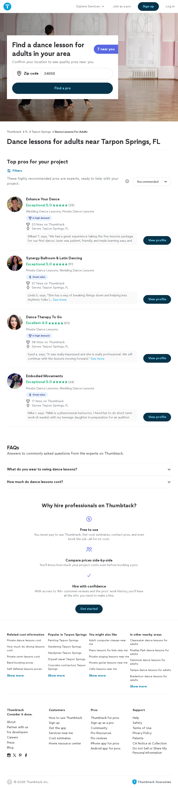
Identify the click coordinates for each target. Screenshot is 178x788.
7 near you (106, 49)
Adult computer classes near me (107, 642)
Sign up (54, 723)
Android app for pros (105, 748)
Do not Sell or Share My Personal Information (150, 751)
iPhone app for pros (105, 743)
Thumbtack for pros (105, 718)
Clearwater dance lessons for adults (148, 642)
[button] (89, 469)
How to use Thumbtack (65, 718)
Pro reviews (99, 738)
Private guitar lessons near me (108, 662)
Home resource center (65, 743)
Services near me (61, 733)
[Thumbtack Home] (7, 6)
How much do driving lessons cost (25, 648)
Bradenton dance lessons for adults (148, 678)
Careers (12, 737)
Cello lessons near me (103, 669)
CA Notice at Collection (150, 743)
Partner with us (17, 727)
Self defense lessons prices (24, 669)
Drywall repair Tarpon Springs (66, 659)
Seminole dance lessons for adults (147, 662)
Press (11, 742)
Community (99, 728)
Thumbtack (14, 131)
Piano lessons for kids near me (108, 650)
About (11, 722)
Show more (15, 675)
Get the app (57, 728)
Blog (10, 747)
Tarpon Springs (41, 131)
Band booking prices (20, 662)
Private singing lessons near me (109, 656)
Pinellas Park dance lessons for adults (149, 652)
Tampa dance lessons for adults (150, 670)
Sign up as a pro (102, 723)
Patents (138, 738)
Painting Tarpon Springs (63, 640)
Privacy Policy (142, 733)
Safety (137, 723)
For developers (17, 732)
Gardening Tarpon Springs (64, 646)
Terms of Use (142, 728)
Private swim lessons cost (23, 656)
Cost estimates (60, 738)
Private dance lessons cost (24, 640)
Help (136, 718)
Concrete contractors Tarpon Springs (67, 667)
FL (26, 131)
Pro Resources (101, 733)
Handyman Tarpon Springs (64, 652)
